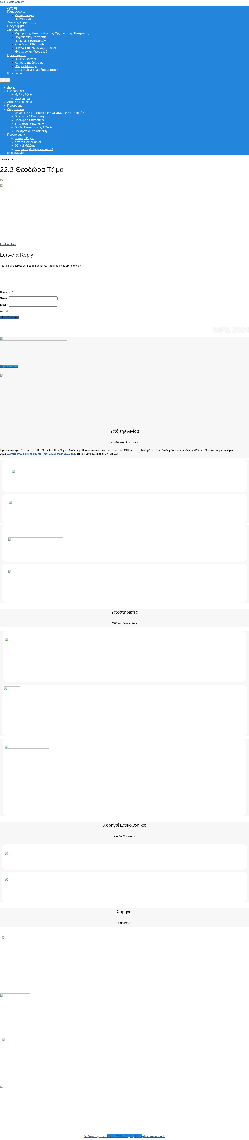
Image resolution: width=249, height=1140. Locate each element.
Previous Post (8, 244)
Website (4, 311)
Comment (6, 292)
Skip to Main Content (12, 1)
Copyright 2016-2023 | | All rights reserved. (124, 1136)
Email (4, 304)
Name (4, 298)
